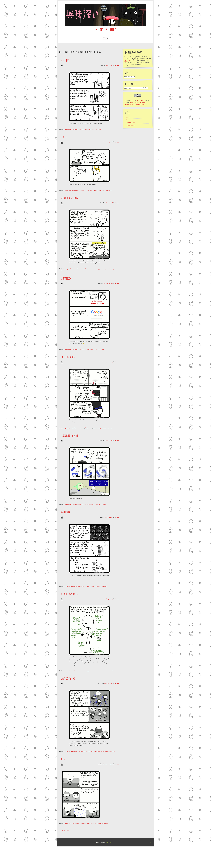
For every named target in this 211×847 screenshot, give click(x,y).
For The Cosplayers (69, 594)
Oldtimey (65, 60)
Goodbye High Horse (70, 198)
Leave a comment (66, 271)
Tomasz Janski (108, 842)
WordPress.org (130, 125)
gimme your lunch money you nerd (74, 129)
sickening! (87, 504)
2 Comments (108, 190)
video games (94, 504)
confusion (67, 586)
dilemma (67, 823)
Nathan (117, 65)
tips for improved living (97, 751)
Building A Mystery (70, 357)
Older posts (65, 831)
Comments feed (130, 122)
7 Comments (105, 823)
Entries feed (129, 120)
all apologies (68, 269)
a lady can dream (70, 190)
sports (91, 349)
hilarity (87, 129)
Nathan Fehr (139, 100)
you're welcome (98, 671)
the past (91, 129)
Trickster (65, 137)
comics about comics (78, 269)
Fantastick (66, 278)
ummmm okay (97, 428)
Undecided (65, 512)
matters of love (99, 190)
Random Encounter (69, 435)
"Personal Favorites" (129, 61)
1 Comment (98, 129)
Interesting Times (105, 30)
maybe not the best (95, 823)
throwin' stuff (88, 428)
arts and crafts (69, 671)
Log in (128, 117)
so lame (87, 349)
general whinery (75, 586)
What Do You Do (68, 678)
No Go (63, 759)
